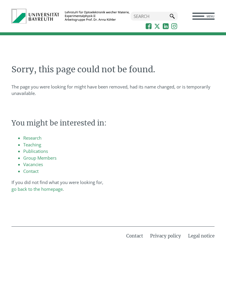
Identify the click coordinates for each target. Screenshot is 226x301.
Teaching (32, 145)
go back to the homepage (37, 189)
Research (32, 138)
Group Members (39, 158)
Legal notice (201, 236)
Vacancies (33, 164)
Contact (31, 171)
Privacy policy (165, 236)
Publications (35, 151)
